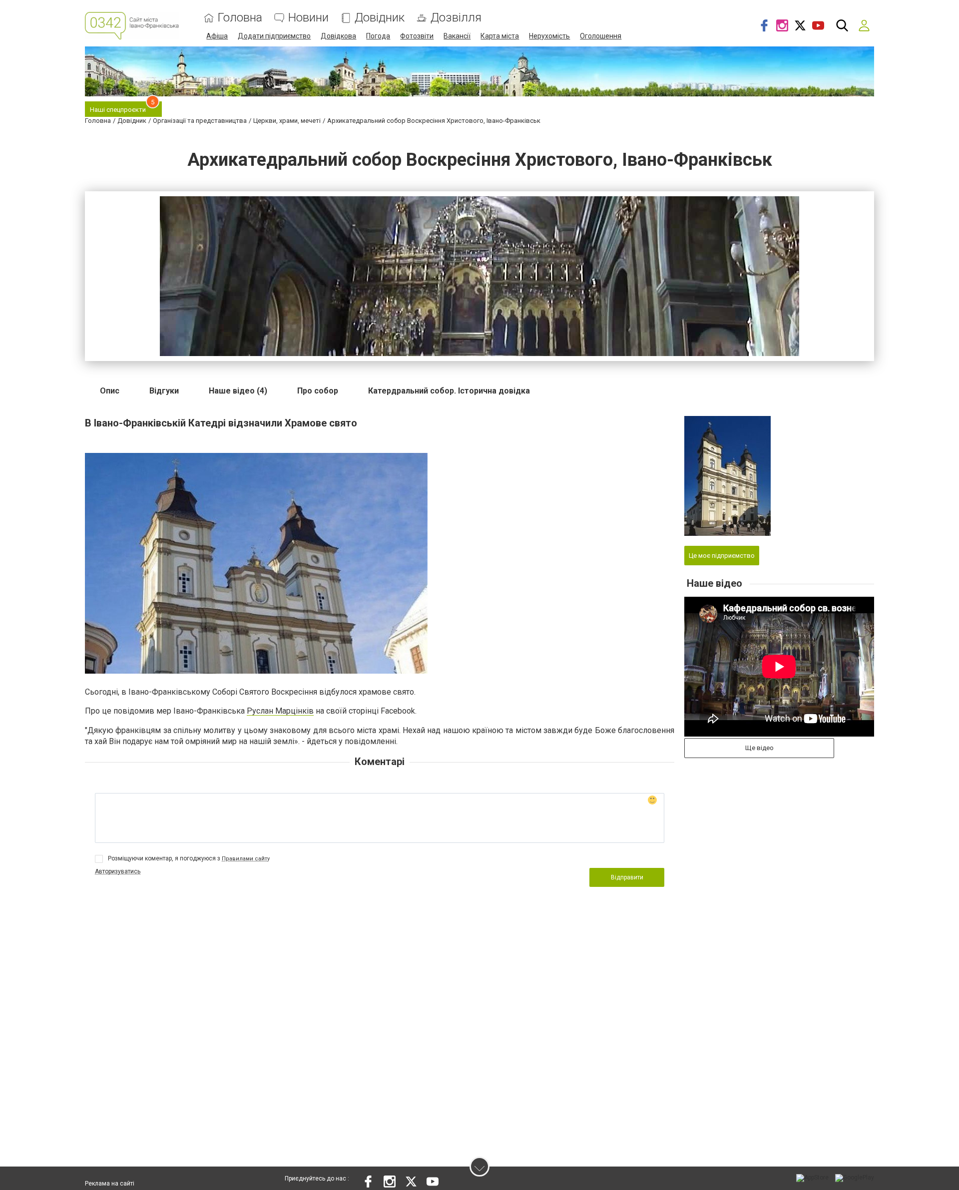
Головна (240, 17)
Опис (109, 391)
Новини (308, 17)
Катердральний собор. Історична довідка (449, 391)
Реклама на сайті (109, 1183)
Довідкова (338, 36)
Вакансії (457, 36)
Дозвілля (456, 17)
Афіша (217, 36)
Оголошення (600, 36)
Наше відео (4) (238, 391)
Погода (378, 36)
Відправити (627, 877)
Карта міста (499, 36)
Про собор (317, 391)
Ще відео (759, 748)
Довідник (380, 17)
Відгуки (164, 391)
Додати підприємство (274, 36)
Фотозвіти (417, 36)
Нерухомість (549, 36)
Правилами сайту (246, 858)
